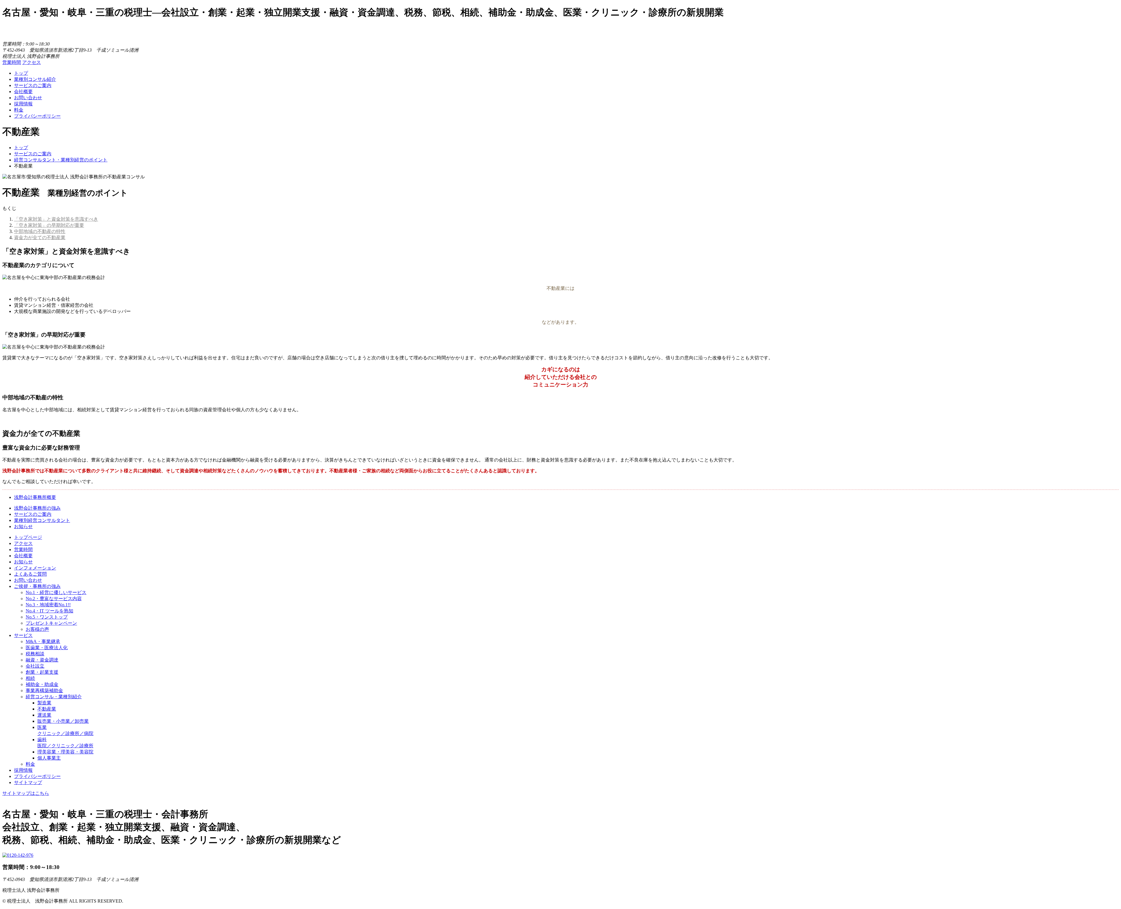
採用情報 (23, 103)
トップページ (28, 537)
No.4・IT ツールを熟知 (49, 610)
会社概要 (23, 91)
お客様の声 (37, 629)
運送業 (44, 715)
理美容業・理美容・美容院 (65, 751)
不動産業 (46, 708)
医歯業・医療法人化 (47, 647)
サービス (23, 635)
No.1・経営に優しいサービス (56, 592)
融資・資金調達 (42, 659)
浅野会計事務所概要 (35, 497)
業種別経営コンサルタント (42, 520)
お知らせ (23, 526)
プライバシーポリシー (37, 116)
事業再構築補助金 (44, 690)
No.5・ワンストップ (47, 616)
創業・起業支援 (42, 672)
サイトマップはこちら (25, 793)
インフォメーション (35, 567)
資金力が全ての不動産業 (39, 237)
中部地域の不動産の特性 (39, 231)
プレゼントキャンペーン (51, 623)
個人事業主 (49, 757)
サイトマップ (28, 782)
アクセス (31, 62)
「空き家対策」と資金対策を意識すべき (56, 219)
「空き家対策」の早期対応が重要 (49, 225)
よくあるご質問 (30, 574)
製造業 (44, 702)
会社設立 (35, 666)
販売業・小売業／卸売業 (63, 721)
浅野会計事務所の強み (37, 508)
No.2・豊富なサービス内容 (54, 598)
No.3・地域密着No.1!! (48, 604)
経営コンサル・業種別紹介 (54, 696)
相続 (30, 678)
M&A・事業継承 (43, 641)
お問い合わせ (28, 97)
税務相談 (35, 653)
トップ (21, 73)
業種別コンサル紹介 (35, 79)
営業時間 (11, 62)
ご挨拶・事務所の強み (37, 586)
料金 (18, 109)
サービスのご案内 (32, 85)
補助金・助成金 (42, 684)
